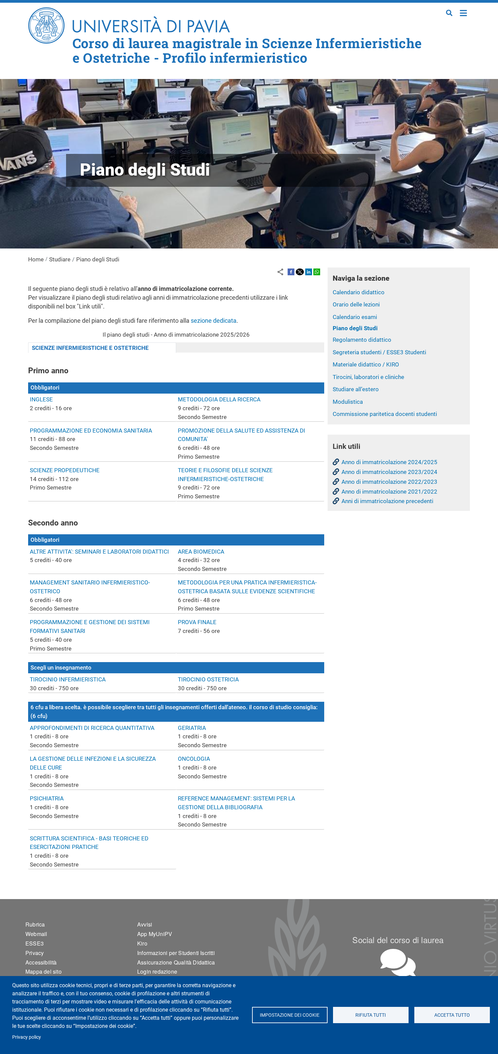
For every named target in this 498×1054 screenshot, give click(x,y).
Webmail (36, 934)
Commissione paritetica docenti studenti (385, 414)
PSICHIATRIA (47, 798)
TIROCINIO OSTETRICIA (208, 679)
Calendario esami (355, 317)
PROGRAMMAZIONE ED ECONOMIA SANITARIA (91, 430)
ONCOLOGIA (194, 758)
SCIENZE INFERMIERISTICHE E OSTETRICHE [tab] (90, 347)
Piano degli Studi (355, 328)
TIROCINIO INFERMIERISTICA (68, 679)
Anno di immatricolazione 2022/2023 (389, 481)
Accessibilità (41, 962)
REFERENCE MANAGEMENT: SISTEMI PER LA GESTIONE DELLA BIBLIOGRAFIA (236, 803)
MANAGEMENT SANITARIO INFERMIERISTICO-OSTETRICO (90, 587)
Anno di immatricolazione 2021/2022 (389, 491)
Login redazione (157, 971)
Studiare (59, 259)
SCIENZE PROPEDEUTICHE (65, 470)
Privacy (34, 953)
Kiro (142, 943)
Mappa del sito (43, 971)
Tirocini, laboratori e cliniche (368, 377)
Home (463, 12)
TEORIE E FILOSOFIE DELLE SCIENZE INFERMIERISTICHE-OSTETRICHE (225, 474)
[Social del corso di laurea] (398, 962)
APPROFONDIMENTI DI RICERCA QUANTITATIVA (92, 727)
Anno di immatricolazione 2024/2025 (389, 462)
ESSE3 (34, 943)
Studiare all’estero (356, 389)
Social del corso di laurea (397, 940)
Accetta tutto (452, 1015)
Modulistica (348, 401)
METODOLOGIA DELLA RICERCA (219, 399)
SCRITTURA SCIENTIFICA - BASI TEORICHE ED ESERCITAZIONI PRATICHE (89, 843)
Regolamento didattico (362, 339)
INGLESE (41, 399)
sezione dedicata (213, 320)
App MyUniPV (154, 934)
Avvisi (144, 924)
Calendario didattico (359, 292)
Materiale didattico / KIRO (366, 364)
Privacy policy (26, 1037)
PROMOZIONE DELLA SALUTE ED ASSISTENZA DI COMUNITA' (241, 435)
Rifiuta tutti (371, 1015)
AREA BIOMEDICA (201, 551)
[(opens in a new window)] (291, 271)
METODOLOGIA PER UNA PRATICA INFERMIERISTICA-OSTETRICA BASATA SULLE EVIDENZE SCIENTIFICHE (247, 587)
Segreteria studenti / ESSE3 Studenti (379, 352)
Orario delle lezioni (356, 304)
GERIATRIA (192, 727)
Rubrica (35, 924)
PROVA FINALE (197, 622)
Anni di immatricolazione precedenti (387, 501)
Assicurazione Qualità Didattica (176, 962)
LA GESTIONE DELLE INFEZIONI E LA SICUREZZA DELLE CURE (93, 763)
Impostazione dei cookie (289, 1015)
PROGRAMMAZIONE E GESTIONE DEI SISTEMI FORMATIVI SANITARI (90, 626)
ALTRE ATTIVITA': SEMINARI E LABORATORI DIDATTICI (99, 551)
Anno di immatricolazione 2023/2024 (389, 472)
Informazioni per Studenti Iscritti (176, 953)
